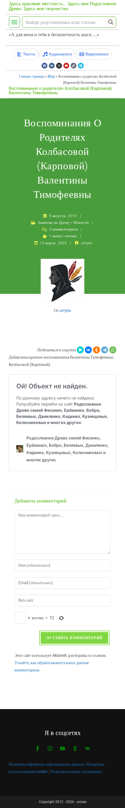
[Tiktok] (73, 66)
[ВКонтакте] (88, 349)
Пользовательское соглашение (76, 771)
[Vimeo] (81, 66)
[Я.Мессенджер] (80, 349)
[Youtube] (66, 66)
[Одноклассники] (96, 349)
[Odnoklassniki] (75, 748)
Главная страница (31, 76)
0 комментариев (63, 229)
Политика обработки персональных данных (46, 764)
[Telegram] (104, 349)
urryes (86, 243)
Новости (81, 222)
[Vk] (52, 66)
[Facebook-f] (37, 748)
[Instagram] (59, 66)
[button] (14, 22)
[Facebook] (44, 66)
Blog (51, 76)
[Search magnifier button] (110, 22)
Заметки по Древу (54, 222)
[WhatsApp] (112, 349)
